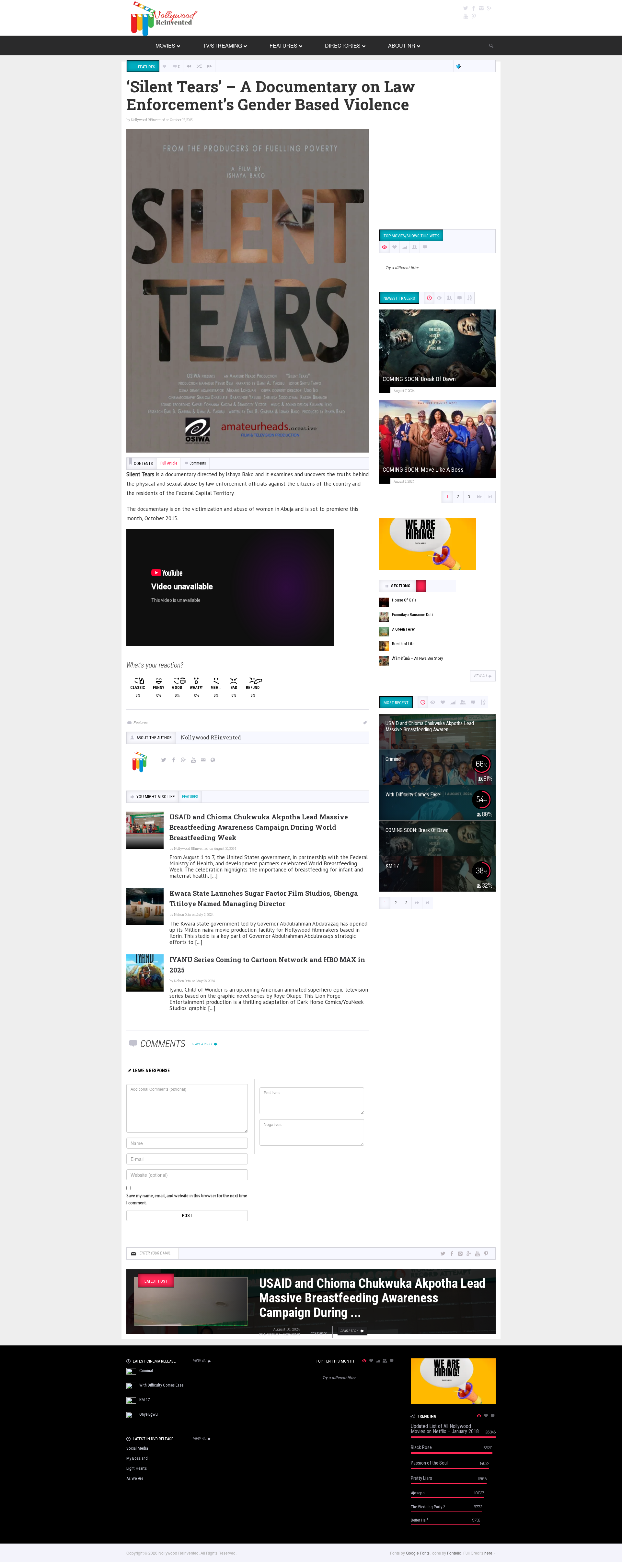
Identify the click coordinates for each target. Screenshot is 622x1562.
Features (140, 722)
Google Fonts (418, 1553)
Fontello (454, 1553)
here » (490, 1553)
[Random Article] (199, 66)
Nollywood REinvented (148, 120)
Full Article (168, 463)
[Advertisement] (437, 174)
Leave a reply (202, 1044)
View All (481, 676)
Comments (198, 463)
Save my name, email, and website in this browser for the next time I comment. (186, 1199)
